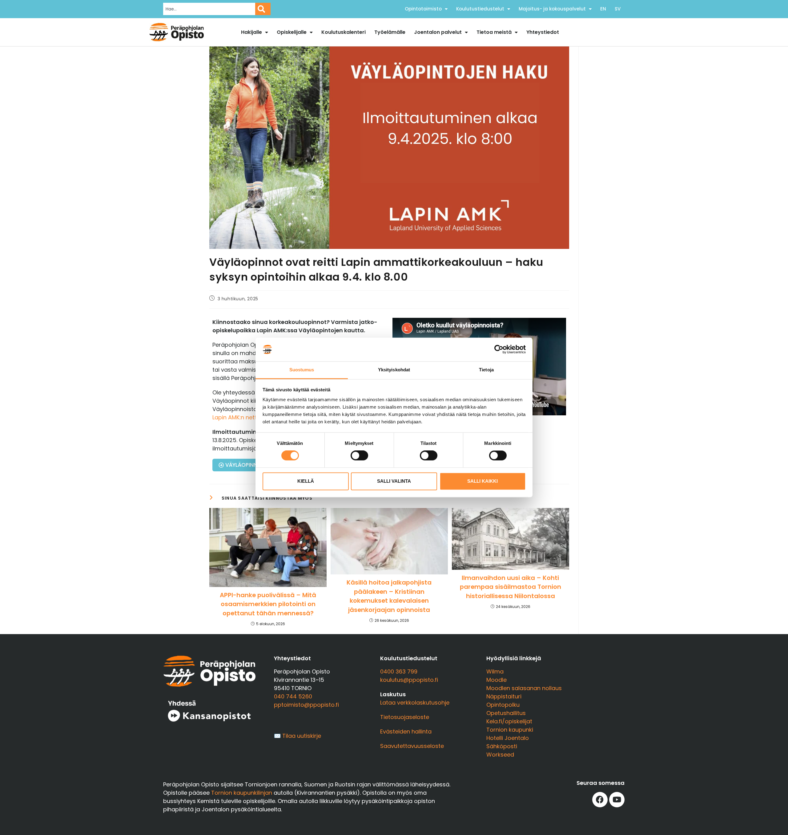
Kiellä (305, 481)
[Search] (263, 9)
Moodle (496, 680)
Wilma (495, 671)
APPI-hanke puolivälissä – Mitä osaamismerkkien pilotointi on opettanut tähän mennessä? (268, 604)
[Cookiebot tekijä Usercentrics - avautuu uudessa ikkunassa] (499, 349)
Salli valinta (394, 481)
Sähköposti (501, 746)
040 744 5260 (293, 696)
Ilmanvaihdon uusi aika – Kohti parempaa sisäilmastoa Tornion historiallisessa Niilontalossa (510, 586)
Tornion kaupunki (509, 729)
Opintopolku (503, 705)
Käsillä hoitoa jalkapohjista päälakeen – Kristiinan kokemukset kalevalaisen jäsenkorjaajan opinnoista (389, 596)
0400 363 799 (398, 671)
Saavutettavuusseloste (412, 746)
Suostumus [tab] (301, 369)
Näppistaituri (503, 696)
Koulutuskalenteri (343, 32)
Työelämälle (389, 32)
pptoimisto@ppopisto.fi (306, 705)
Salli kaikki (482, 481)
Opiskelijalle (292, 32)
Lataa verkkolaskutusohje (414, 702)
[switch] (359, 456)
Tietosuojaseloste (404, 717)
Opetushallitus (506, 713)
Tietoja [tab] (486, 369)
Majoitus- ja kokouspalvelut (552, 9)
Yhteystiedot (542, 32)
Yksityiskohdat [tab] (394, 369)
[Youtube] (617, 799)
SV (618, 9)
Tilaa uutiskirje (301, 736)
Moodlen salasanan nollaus (524, 688)
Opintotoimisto (423, 9)
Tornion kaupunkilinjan (241, 793)
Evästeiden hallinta (406, 731)
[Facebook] (600, 799)
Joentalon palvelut (438, 32)
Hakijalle (251, 32)
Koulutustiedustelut (480, 9)
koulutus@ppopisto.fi (409, 680)
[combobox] (209, 9)
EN (603, 9)
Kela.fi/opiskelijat (509, 721)
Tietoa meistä (494, 32)
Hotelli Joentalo (507, 738)
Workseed (500, 754)
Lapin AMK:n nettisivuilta (244, 417)
